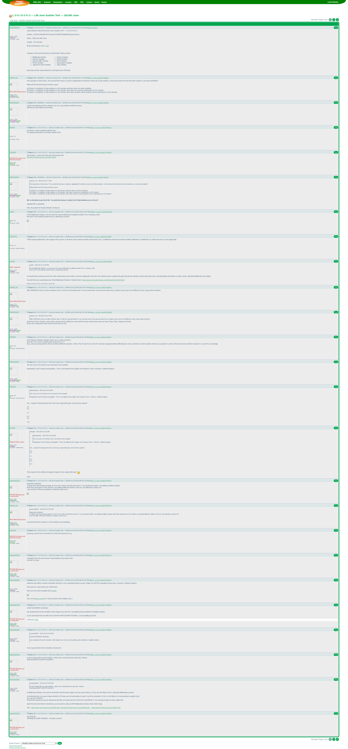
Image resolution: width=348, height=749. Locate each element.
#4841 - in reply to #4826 (95, 177)
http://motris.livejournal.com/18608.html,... (76, 708)
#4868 (109, 362)
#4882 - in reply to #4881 (98, 679)
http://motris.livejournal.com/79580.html (106, 708)
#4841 (106, 177)
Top (336, 27)
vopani (12, 261)
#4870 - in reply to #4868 (97, 387)
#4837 (109, 127)
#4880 (109, 630)
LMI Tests (13, 20)
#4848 (109, 236)
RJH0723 (13, 236)
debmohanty (14, 102)
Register (335, 2)
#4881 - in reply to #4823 (98, 654)
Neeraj (12, 127)
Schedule (47, 2)
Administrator (15, 28)
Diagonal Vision (15, 442)
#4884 (109, 713)
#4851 (110, 261)
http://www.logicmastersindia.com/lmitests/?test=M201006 (103, 280)
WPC (82, 2)
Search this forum (15, 746)
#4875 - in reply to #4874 (98, 505)
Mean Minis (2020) (15, 91)
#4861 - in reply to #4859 (98, 312)
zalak (12, 212)
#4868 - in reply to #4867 (98, 362)
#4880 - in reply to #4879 (98, 630)
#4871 (109, 428)
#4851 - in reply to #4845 (98, 261)
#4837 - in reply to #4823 (98, 127)
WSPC (12, 267)
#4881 (109, 654)
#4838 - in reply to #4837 (98, 152)
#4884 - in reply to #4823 (98, 713)
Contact (89, 2)
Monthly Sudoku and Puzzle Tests (32, 20)
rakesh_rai (14, 78)
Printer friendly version (17, 748)
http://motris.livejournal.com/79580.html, (45, 708)
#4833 (106, 102)
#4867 (109, 337)
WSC (76, 2)
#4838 (109, 152)
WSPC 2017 (37, 2)
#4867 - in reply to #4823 (98, 337)
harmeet (13, 152)
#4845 (110, 212)
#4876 (109, 530)
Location (68, 2)
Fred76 (12, 428)
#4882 (109, 679)
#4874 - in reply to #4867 (98, 480)
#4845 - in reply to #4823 (98, 212)
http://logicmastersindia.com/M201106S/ (41, 157)
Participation (57, 2)
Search (96, 2)
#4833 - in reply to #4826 (95, 102)
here (47, 46)
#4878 (109, 580)
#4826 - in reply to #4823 (95, 78)
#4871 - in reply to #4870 (97, 428)
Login (330, 2)
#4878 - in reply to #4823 (98, 580)
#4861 (109, 312)
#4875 (109, 505)
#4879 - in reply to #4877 (98, 605)
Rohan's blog (39, 599)
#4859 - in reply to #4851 (98, 287)
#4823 (90, 28)
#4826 (106, 78)
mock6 (54, 591)
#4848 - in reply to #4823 (97, 236)
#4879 (109, 605)
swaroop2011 (15, 481)
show (36, 620)
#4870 (109, 387)
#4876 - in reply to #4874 (98, 530)
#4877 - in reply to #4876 (98, 555)
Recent (104, 2)
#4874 (109, 480)
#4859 (109, 287)
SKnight (13, 337)
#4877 (109, 555)
